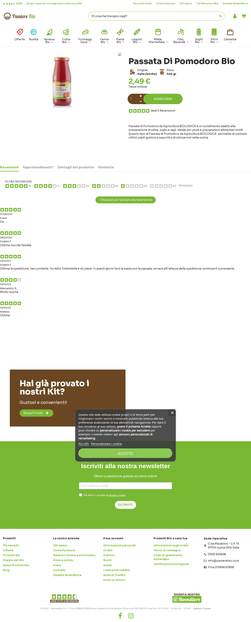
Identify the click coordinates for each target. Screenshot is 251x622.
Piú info (83, 444)
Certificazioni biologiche (171, 564)
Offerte (8, 550)
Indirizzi (109, 555)
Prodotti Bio (11, 555)
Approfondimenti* (38, 167)
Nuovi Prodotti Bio (16, 565)
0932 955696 (217, 554)
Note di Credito (114, 575)
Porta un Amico (114, 580)
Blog (6, 570)
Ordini (107, 550)
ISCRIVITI (125, 504)
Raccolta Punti (142, 3)
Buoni (107, 560)
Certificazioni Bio (207, 3)
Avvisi (107, 565)
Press (57, 565)
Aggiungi (163, 99)
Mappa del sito (13, 560)
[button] (214, 35)
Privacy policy (63, 560)
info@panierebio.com (223, 560)
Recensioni (9, 167)
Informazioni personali (119, 545)
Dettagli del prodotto (76, 167)
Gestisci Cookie (202, 608)
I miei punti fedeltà (116, 570)
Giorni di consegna (167, 550)
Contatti (59, 570)
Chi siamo (186, 3)
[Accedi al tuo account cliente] (235, 16)
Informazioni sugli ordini (171, 545)
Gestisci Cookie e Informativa (74, 555)
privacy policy (117, 495)
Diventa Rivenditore (235, 3)
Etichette (106, 167)
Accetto (125, 453)
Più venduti (11, 545)
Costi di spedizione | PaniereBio (168, 557)
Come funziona (166, 3)
